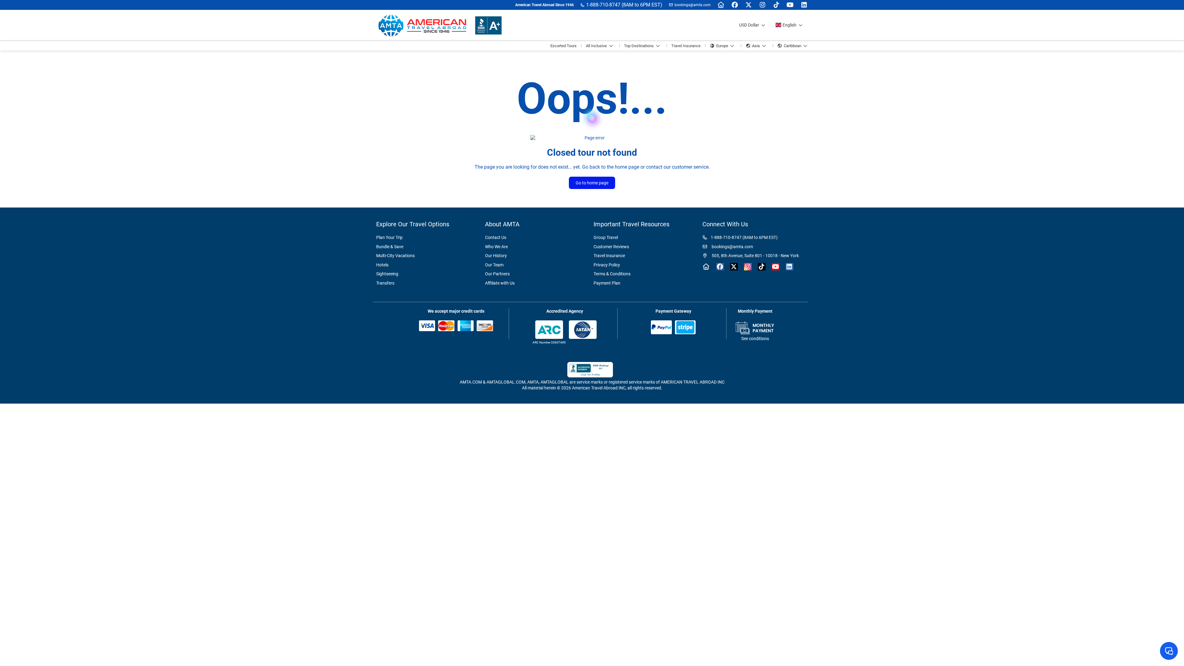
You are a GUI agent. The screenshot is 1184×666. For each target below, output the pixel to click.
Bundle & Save (389, 246)
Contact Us (495, 237)
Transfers (385, 283)
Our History (496, 255)
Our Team (494, 264)
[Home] (721, 5)
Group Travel (606, 237)
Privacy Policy (607, 264)
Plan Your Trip (389, 237)
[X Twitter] (748, 5)
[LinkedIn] (804, 5)
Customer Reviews (611, 246)
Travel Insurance (609, 255)
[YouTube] (790, 5)
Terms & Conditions (612, 273)
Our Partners (497, 273)
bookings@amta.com (693, 5)
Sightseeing (387, 273)
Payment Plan (607, 283)
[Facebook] (734, 5)
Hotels (382, 264)
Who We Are (496, 246)
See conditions (755, 338)
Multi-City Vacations (395, 255)
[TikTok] (776, 5)
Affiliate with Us (500, 283)
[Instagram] (762, 5)
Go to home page (592, 182)
